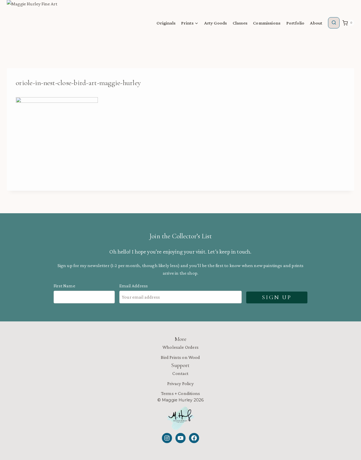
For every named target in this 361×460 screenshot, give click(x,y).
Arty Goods (215, 23)
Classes (240, 23)
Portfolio (295, 23)
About (316, 23)
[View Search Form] (334, 23)
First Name (64, 285)
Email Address (133, 285)
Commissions (266, 23)
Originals (166, 23)
